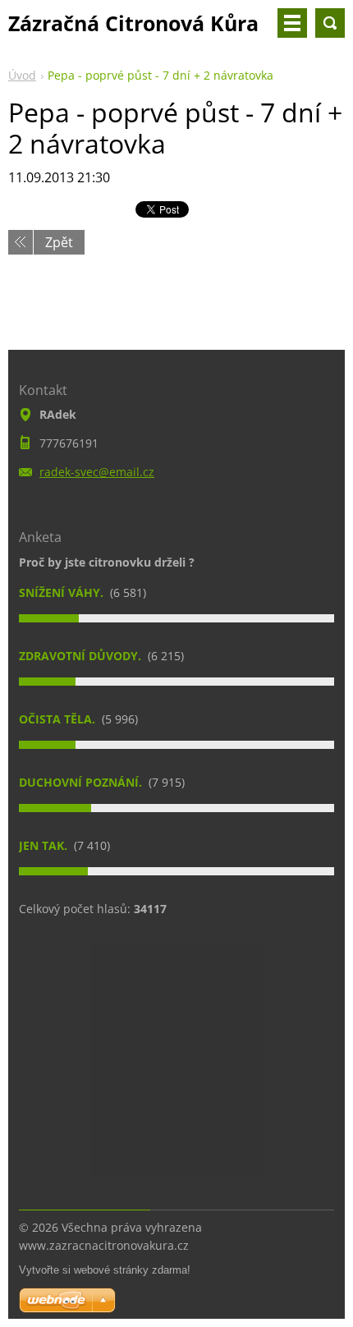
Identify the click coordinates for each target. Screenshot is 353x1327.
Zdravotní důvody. (81, 656)
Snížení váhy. (63, 592)
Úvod (22, 75)
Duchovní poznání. (82, 782)
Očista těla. (59, 719)
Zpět (59, 242)
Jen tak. (45, 845)
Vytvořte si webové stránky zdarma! (104, 1270)
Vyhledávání (330, 23)
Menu (292, 23)
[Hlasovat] (176, 618)
